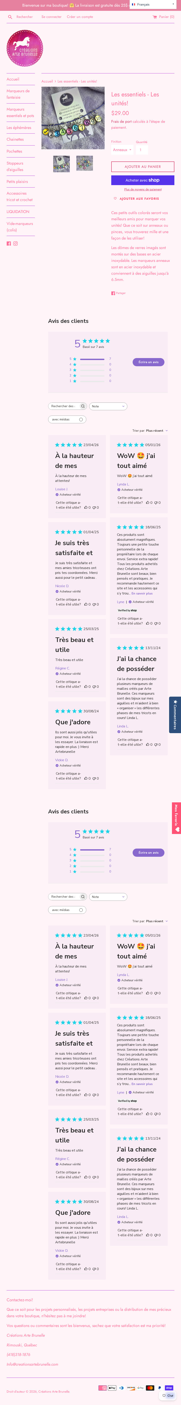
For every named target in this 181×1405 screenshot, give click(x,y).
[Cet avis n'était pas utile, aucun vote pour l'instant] (94, 507)
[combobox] (108, 406)
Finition (116, 141)
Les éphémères (19, 127)
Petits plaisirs (17, 181)
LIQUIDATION (18, 212)
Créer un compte (80, 16)
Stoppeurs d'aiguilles (15, 166)
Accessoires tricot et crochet (19, 196)
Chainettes (15, 139)
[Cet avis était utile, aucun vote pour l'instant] (85, 507)
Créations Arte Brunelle (53, 1391)
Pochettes (14, 151)
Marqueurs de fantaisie (18, 94)
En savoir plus (142, 593)
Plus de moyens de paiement (143, 189)
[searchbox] (63, 406)
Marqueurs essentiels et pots (20, 112)
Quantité (141, 142)
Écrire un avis (148, 362)
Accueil (13, 79)
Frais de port (121, 121)
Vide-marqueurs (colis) (20, 227)
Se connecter (51, 16)
